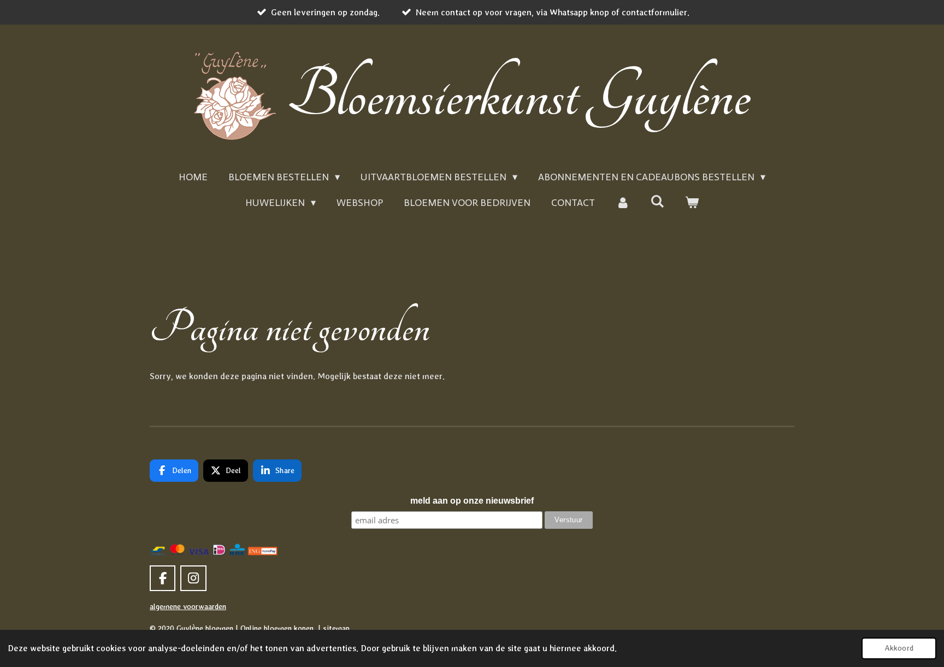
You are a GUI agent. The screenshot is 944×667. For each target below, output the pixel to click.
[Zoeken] (657, 201)
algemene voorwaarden (188, 606)
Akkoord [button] (898, 648)
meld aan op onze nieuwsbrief (472, 500)
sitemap (336, 628)
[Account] (622, 203)
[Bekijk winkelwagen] (691, 203)
